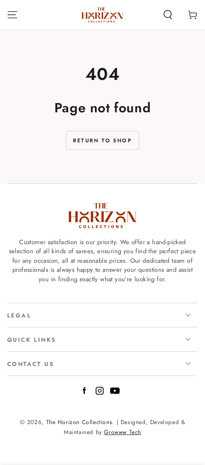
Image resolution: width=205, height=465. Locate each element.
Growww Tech (122, 432)
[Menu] (12, 15)
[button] (167, 15)
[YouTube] (115, 392)
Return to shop (102, 140)
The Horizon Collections (79, 422)
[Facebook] (84, 392)
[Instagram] (99, 392)
